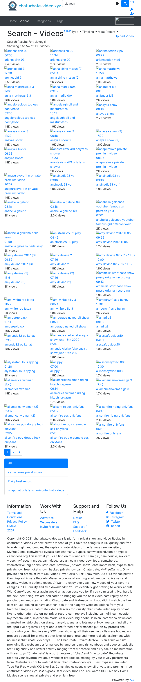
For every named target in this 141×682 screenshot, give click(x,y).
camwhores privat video (25, 472)
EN (132, 2)
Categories (43, 21)
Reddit (114, 526)
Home (13, 21)
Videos (25, 21)
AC (132, 680)
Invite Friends (49, 526)
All (10, 463)
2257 (10, 530)
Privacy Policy (17, 521)
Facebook (115, 512)
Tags (60, 21)
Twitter (115, 521)
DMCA (11, 526)
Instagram (116, 517)
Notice (77, 518)
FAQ (76, 522)
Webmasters (48, 522)
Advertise (47, 518)
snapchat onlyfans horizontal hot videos (36, 490)
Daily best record (20, 481)
